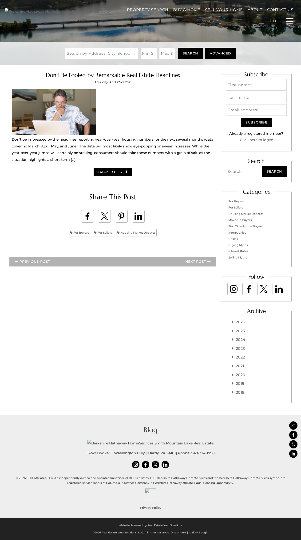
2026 (240, 322)
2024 (240, 339)
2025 (240, 331)
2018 (240, 392)
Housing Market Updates (137, 232)
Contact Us (280, 10)
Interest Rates (238, 251)
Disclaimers (178, 532)
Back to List (111, 172)
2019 (240, 383)
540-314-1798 (203, 453)
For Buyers (81, 232)
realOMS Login (198, 532)
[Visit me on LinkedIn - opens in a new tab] (293, 454)
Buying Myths (238, 245)
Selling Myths (237, 257)
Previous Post (34, 261)
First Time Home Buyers (245, 226)
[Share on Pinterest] (121, 216)
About (255, 10)
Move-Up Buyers (240, 220)
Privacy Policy (150, 507)
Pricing (233, 238)
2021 (240, 366)
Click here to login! (256, 140)
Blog (275, 21)
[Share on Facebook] (87, 216)
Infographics (237, 232)
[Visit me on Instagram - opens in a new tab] (293, 425)
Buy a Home (186, 10)
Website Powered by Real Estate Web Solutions (150, 525)
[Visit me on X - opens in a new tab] (293, 444)
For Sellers (104, 232)
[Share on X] (104, 216)
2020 (240, 375)
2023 (240, 348)
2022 (240, 357)
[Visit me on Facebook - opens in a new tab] (293, 435)
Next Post (196, 261)
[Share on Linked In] (138, 216)
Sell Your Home (224, 10)
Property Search (147, 10)
